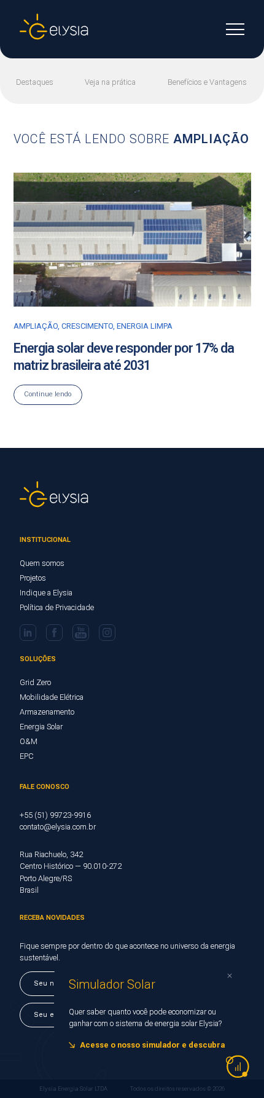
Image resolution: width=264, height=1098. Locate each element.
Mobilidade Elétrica (51, 697)
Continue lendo (47, 394)
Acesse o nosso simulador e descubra (152, 1044)
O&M (28, 741)
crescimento (87, 326)
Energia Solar (41, 726)
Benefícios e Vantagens (207, 82)
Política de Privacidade (57, 607)
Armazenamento (47, 711)
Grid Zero (35, 682)
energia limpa (145, 326)
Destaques (34, 82)
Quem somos (42, 563)
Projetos (33, 577)
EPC (27, 756)
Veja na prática (110, 82)
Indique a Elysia (46, 592)
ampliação (36, 326)
